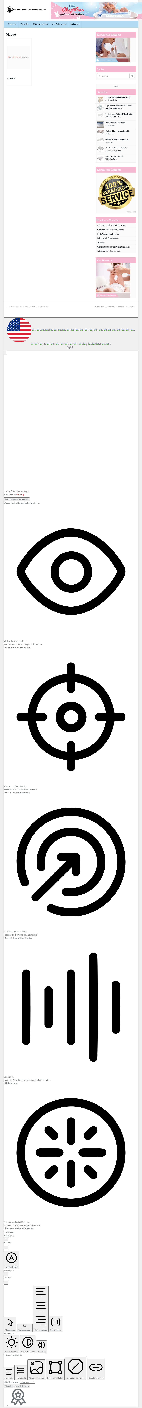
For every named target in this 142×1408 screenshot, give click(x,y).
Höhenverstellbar (40, 24)
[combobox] (71, 334)
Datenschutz (110, 306)
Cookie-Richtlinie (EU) (126, 306)
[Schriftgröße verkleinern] (6, 1248)
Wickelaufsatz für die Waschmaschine (113, 246)
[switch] (17, 647)
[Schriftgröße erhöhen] (6, 1239)
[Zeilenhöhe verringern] (6, 1283)
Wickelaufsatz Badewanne (108, 250)
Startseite (12, 24)
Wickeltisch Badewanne (107, 238)
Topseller (25, 24)
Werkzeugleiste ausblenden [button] (17, 499)
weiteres (74, 24)
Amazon (11, 78)
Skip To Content (11, 1381)
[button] (5, 353)
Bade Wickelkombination (108, 233)
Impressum (99, 306)
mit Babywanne (59, 24)
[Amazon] (18, 57)
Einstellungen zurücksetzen (17, 1386)
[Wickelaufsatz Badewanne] (26, 9)
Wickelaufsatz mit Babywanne (110, 229)
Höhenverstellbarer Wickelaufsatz (111, 225)
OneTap (20, 494)
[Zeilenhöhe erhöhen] (6, 1274)
